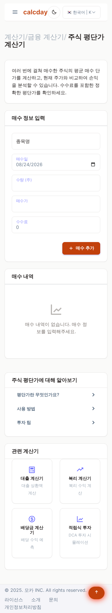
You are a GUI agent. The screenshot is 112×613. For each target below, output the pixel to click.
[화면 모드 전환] (54, 12)
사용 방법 (26, 408)
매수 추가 (84, 248)
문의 (53, 599)
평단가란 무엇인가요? (38, 394)
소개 (35, 599)
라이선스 (14, 599)
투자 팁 (24, 422)
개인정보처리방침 (23, 607)
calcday (35, 12)
